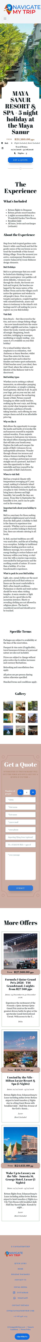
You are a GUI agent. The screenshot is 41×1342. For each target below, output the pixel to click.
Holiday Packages (20, 1274)
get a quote (20, 160)
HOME (20, 1269)
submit (20, 888)
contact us (20, 1280)
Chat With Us (22, 1337)
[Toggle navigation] (5, 18)
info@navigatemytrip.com (20, 1311)
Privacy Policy (26, 1329)
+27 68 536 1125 (20, 1316)
